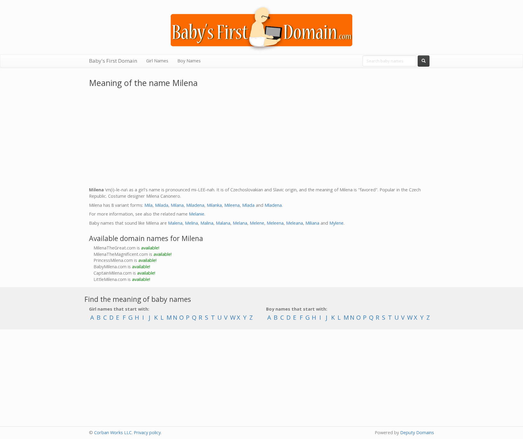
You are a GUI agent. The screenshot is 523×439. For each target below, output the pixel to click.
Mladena (273, 205)
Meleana (294, 223)
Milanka (214, 205)
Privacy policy (147, 432)
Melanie (196, 214)
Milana (177, 205)
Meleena (275, 223)
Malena (175, 223)
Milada (161, 205)
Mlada (248, 205)
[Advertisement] (261, 138)
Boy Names (189, 61)
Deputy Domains (417, 432)
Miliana (312, 223)
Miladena (195, 205)
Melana (240, 223)
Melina (191, 223)
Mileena (232, 205)
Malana (223, 223)
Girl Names (157, 61)
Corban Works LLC (113, 432)
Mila (148, 205)
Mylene (336, 223)
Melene (257, 223)
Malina (206, 223)
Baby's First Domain (113, 60)
